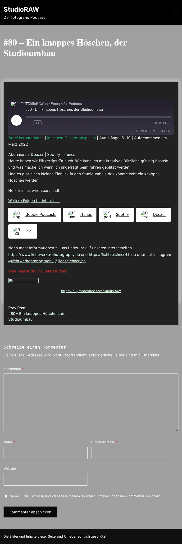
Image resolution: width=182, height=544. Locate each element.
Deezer (37, 154)
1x (37, 122)
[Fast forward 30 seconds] (47, 123)
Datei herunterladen (26, 137)
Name (9, 442)
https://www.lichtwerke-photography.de (44, 254)
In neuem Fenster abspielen (71, 137)
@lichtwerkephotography (31, 260)
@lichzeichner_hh (70, 260)
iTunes (69, 154)
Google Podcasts (40, 214)
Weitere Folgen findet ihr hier (34, 200)
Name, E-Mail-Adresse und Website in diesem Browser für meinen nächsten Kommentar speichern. (85, 496)
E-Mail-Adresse (104, 442)
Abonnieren (145, 131)
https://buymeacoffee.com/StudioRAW (91, 291)
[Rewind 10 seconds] (28, 123)
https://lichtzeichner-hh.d (111, 254)
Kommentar (14, 369)
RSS (28, 231)
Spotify (53, 154)
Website (10, 468)
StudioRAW (21, 9)
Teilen (165, 131)
